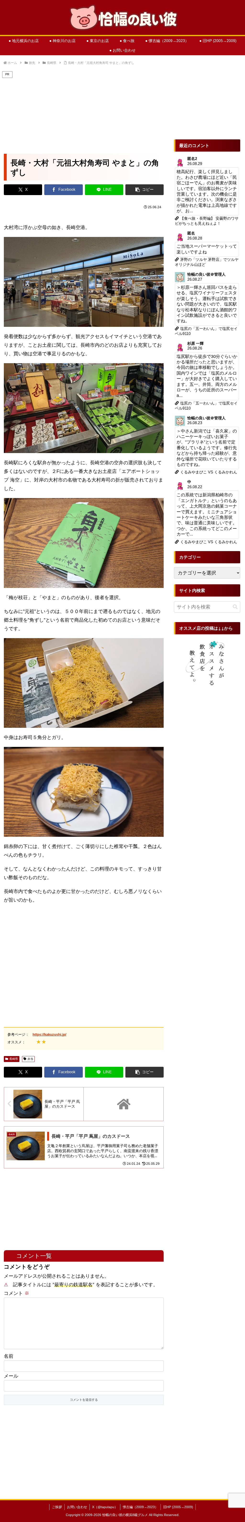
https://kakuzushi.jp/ (49, 1034)
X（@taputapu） (105, 1507)
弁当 (30, 1059)
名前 (8, 1356)
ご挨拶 (57, 1507)
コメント (16, 1293)
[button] (144, 189)
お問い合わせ (77, 1507)
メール (11, 1376)
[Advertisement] (84, 112)
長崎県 (13, 1059)
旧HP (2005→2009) (178, 1507)
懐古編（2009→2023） (140, 1507)
